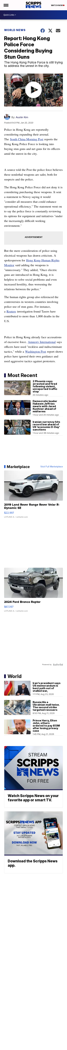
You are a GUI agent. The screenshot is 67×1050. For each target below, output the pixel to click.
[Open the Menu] (6, 5)
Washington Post (35, 351)
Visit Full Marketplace (51, 466)
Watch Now (57, 5)
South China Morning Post (26, 139)
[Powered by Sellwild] (58, 664)
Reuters (11, 311)
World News (15, 30)
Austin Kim (22, 117)
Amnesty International (42, 342)
